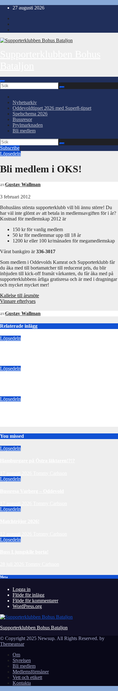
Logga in (22, 589)
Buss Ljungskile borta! (24, 551)
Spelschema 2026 (30, 113)
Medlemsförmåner (31, 671)
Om (16, 654)
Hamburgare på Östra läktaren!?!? (37, 350)
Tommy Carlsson (50, 362)
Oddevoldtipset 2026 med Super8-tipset (52, 108)
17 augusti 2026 (16, 362)
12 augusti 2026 (16, 423)
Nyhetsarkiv (25, 102)
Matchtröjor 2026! (19, 411)
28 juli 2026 (12, 564)
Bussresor (22, 119)
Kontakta (22, 683)
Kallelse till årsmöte (19, 295)
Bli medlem (24, 130)
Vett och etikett (27, 677)
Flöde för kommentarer (35, 600)
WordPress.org (27, 606)
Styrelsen (22, 660)
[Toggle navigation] (2, 81)
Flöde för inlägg (28, 595)
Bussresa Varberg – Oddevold (32, 381)
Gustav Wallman (23, 184)
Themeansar (12, 644)
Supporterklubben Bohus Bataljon (34, 627)
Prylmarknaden (28, 125)
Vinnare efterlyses (18, 301)
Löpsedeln (10, 153)
